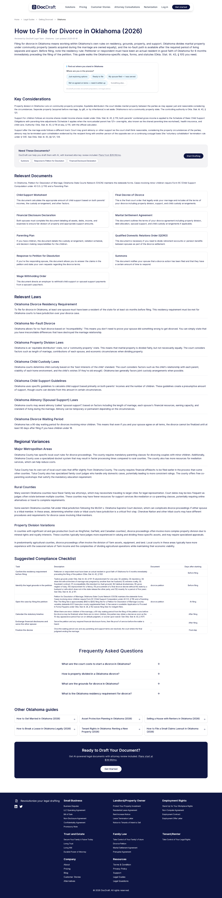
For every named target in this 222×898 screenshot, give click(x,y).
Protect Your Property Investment (127, 806)
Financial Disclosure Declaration (83, 161)
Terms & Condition (122, 864)
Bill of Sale (68, 814)
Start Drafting (193, 156)
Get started (181, 7)
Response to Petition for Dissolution (49, 161)
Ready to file (98, 76)
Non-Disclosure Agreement (75, 818)
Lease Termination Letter (123, 818)
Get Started (111, 769)
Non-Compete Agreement (173, 810)
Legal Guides (29, 19)
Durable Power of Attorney (75, 852)
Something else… (118, 83)
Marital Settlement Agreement (125, 848)
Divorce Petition (119, 843)
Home (16, 19)
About (67, 864)
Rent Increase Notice (121, 814)
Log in (164, 7)
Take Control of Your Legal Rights (176, 839)
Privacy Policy (120, 868)
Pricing (83, 7)
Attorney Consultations (127, 7)
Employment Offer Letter (172, 818)
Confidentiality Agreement (74, 822)
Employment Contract (171, 814)
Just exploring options (78, 76)
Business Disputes (71, 806)
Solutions (70, 7)
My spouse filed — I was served (122, 76)
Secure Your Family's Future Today (78, 839)
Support (117, 873)
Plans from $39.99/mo (110, 155)
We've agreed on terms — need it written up (87, 83)
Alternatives (69, 881)
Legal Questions (120, 881)
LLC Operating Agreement (74, 810)
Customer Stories (100, 7)
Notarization (150, 7)
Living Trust (68, 843)
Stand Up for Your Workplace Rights (177, 806)
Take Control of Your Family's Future (128, 839)
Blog (66, 873)
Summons (25, 161)
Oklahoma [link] (61, 19)
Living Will (68, 848)
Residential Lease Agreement (125, 810)
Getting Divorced (46, 19)
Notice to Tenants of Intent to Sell (127, 822)
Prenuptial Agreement (122, 852)
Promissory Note (71, 827)
